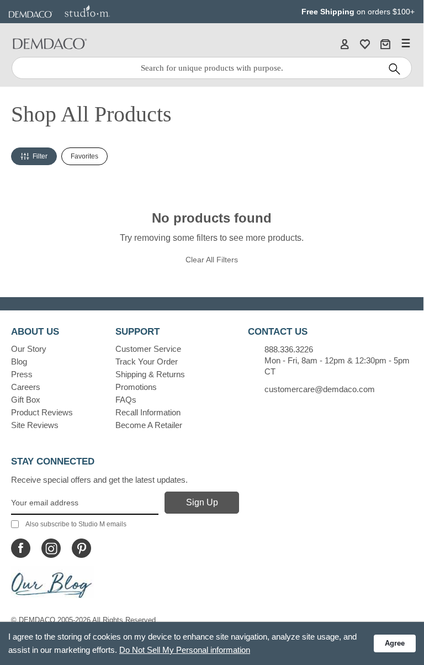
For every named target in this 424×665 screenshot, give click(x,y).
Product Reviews (42, 412)
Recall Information (148, 412)
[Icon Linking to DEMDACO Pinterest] (81, 548)
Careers (25, 387)
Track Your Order (146, 361)
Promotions (136, 387)
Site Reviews (35, 425)
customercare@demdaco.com (319, 389)
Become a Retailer (148, 425)
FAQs (125, 399)
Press (22, 374)
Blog (19, 361)
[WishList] (365, 43)
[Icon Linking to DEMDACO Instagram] (51, 548)
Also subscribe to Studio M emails (75, 524)
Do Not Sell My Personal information (184, 650)
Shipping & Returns (150, 374)
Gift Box (25, 399)
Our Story (28, 348)
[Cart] (385, 43)
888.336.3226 (288, 349)
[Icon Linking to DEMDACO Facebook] (20, 548)
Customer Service (148, 348)
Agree (395, 643)
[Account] (344, 43)
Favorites (84, 156)
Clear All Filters (212, 259)
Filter (40, 156)
